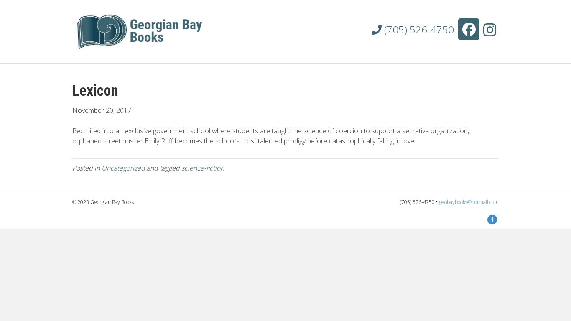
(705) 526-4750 (418, 29)
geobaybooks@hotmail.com (469, 202)
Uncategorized (123, 168)
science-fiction (202, 168)
